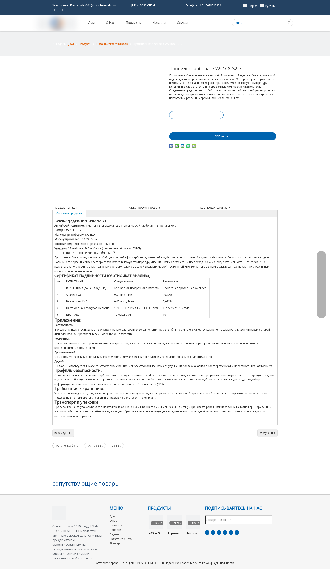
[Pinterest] (237, 532)
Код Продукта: (209, 207)
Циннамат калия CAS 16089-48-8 (193, 533)
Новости (115, 529)
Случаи (114, 534)
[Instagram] (231, 532)
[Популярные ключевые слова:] (289, 22)
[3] (59, 513)
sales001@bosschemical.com (98, 5)
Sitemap (115, 543)
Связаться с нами (121, 539)
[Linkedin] (213, 532)
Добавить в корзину (196, 124)
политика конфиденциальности (213, 563)
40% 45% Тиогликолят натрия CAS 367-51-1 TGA (156, 533)
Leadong (185, 563)
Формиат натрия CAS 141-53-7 (173, 533)
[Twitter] (219, 532)
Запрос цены (196, 115)
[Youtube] (225, 532)
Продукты (116, 525)
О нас (113, 520)
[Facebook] (207, 532)
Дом (112, 516)
